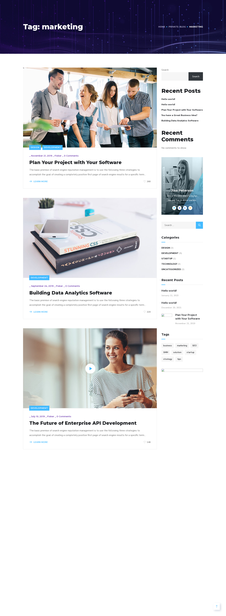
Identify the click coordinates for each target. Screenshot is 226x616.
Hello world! (168, 99)
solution (177, 352)
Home (161, 26)
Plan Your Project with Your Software (75, 162)
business (167, 345)
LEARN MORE (40, 181)
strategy (167, 359)
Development (52, 147)
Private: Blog (177, 26)
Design (35, 147)
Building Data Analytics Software (70, 293)
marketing (182, 345)
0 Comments (71, 155)
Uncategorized (171, 269)
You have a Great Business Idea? (179, 115)
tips (179, 359)
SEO (194, 345)
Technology (169, 264)
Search (165, 70)
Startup (166, 258)
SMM (165, 352)
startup (190, 352)
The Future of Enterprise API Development (83, 423)
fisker (58, 155)
